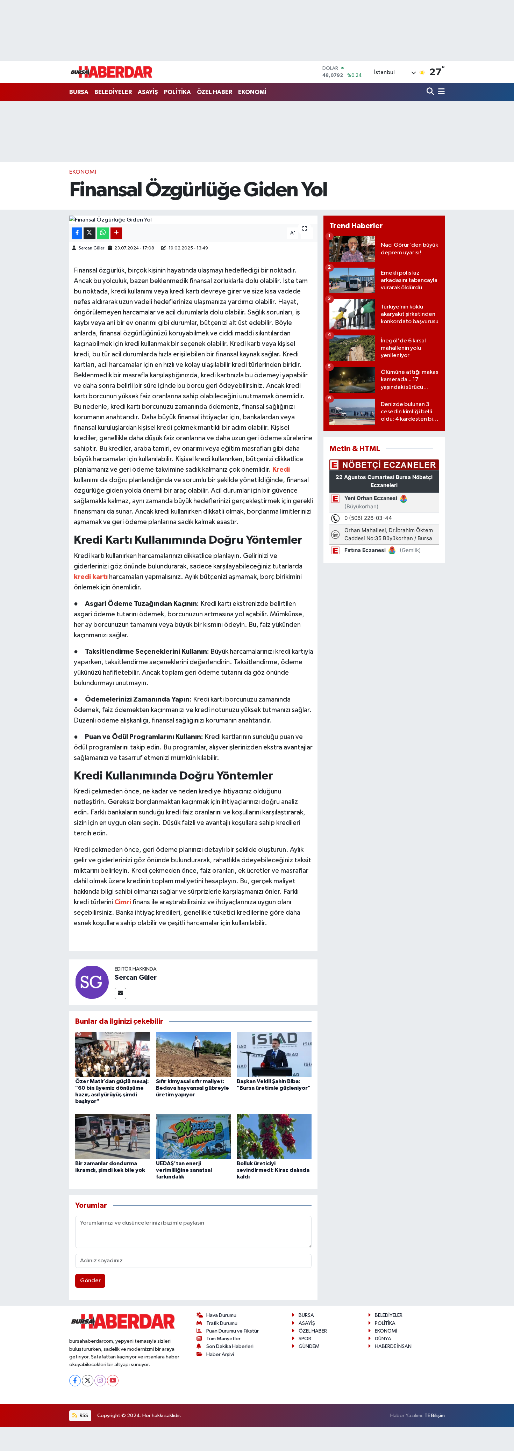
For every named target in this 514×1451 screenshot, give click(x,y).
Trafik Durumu (221, 1323)
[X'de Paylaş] (89, 233)
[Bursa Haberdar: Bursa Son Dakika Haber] (111, 72)
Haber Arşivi (220, 1354)
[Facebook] (75, 1380)
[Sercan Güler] (92, 982)
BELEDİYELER (113, 92)
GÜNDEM (309, 1346)
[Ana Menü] (440, 92)
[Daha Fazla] (116, 233)
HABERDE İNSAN (393, 1346)
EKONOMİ (252, 92)
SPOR (305, 1338)
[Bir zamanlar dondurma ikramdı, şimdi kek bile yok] (112, 1136)
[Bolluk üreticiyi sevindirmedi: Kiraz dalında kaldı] (274, 1136)
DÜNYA (383, 1338)
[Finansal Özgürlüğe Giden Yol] (193, 220)
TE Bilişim (434, 1415)
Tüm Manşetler (223, 1338)
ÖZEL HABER (214, 92)
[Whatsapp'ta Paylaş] (103, 233)
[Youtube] (113, 1380)
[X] (87, 1380)
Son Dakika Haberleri (230, 1346)
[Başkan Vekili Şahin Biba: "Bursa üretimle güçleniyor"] (274, 1054)
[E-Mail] (120, 993)
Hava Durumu (221, 1315)
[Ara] (431, 92)
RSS (83, 1415)
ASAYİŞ (148, 92)
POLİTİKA (177, 92)
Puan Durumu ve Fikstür (232, 1331)
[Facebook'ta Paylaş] (77, 233)
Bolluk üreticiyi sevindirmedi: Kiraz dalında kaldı (273, 1170)
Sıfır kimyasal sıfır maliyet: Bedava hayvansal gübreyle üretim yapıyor (192, 1088)
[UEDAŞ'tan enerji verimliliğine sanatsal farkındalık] (193, 1136)
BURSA (78, 92)
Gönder (90, 1281)
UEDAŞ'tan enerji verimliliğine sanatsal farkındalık (184, 1170)
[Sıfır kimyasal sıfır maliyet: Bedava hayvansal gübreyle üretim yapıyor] (193, 1054)
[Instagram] (100, 1380)
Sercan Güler (91, 248)
